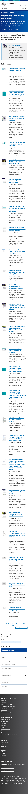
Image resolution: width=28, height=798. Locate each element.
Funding (4, 657)
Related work (5, 682)
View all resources (21, 628)
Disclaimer (4, 725)
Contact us (4, 710)
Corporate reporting (6, 704)
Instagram (3, 755)
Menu (5, 8)
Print (10, 29)
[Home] (14, 3)
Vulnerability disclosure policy (9, 734)
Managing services (6, 675)
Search (24, 8)
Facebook (3, 748)
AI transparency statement (8, 706)
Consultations (4, 746)
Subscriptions (4, 733)
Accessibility (4, 721)
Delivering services (6, 668)
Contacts (4, 689)
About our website (6, 719)
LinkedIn (3, 750)
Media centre (4, 742)
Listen (4, 29)
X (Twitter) (4, 752)
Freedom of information (7, 708)
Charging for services (7, 671)
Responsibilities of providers (8, 664)
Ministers (3, 702)
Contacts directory (6, 712)
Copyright (3, 723)
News (3, 679)
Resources (4, 686)
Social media (4, 731)
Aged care (4, 642)
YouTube (3, 753)
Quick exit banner (5, 729)
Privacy (3, 727)
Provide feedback (7, 770)
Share (16, 29)
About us (3, 700)
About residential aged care (8, 653)
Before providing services (8, 661)
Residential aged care (8, 12)
